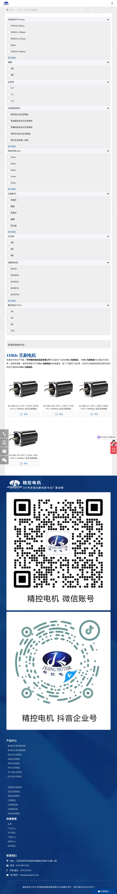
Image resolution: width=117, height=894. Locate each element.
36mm (13, 45)
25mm (13, 183)
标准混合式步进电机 (20, 115)
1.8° (12, 101)
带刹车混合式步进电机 (21, 134)
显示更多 (12, 58)
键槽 (13, 219)
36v (12, 318)
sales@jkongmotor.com (29, 875)
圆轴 (13, 206)
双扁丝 (14, 213)
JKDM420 (15, 275)
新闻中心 (12, 842)
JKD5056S (15, 295)
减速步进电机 (14, 759)
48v (12, 324)
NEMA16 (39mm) (18, 52)
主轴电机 (12, 800)
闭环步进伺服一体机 (20, 140)
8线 (12, 256)
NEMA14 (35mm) (18, 39)
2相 (12, 69)
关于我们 (12, 833)
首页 (10, 824)
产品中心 (12, 828)
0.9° (12, 88)
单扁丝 (14, 200)
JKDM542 (15, 282)
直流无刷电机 (14, 792)
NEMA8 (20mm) (18, 26)
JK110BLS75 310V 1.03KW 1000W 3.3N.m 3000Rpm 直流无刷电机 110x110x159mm (93, 407)
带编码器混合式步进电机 (22, 127)
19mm (13, 164)
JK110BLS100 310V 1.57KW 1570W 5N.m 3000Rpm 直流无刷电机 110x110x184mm (58, 407)
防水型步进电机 (15, 776)
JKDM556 (15, 288)
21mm (13, 177)
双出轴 (14, 226)
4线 (12, 243)
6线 (12, 249)
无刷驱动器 (13, 809)
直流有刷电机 (14, 813)
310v (13, 331)
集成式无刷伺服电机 (17, 746)
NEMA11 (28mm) (18, 32)
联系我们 (12, 846)
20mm (13, 170)
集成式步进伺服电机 (17, 750)
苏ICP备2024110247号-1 (84, 887)
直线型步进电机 (15, 787)
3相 (12, 75)
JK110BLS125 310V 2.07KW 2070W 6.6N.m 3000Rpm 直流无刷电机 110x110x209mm (23, 407)
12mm (13, 157)
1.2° (12, 95)
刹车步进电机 (14, 768)
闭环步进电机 (14, 763)
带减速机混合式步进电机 (22, 121)
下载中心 (12, 837)
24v (12, 312)
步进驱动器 (13, 805)
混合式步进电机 (15, 755)
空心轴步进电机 (15, 772)
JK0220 (14, 269)
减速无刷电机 (14, 796)
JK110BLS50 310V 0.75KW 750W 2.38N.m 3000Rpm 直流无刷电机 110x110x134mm (23, 457)
